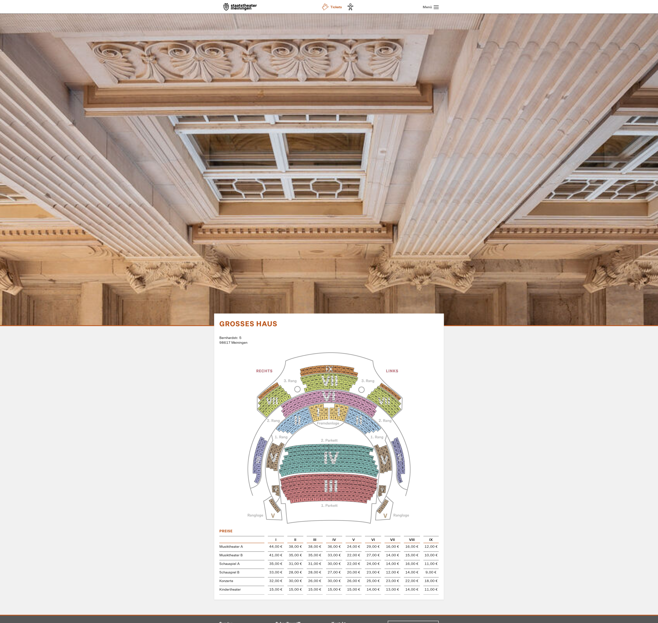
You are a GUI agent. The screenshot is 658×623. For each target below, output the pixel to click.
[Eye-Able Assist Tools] (351, 6)
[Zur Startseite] (240, 7)
